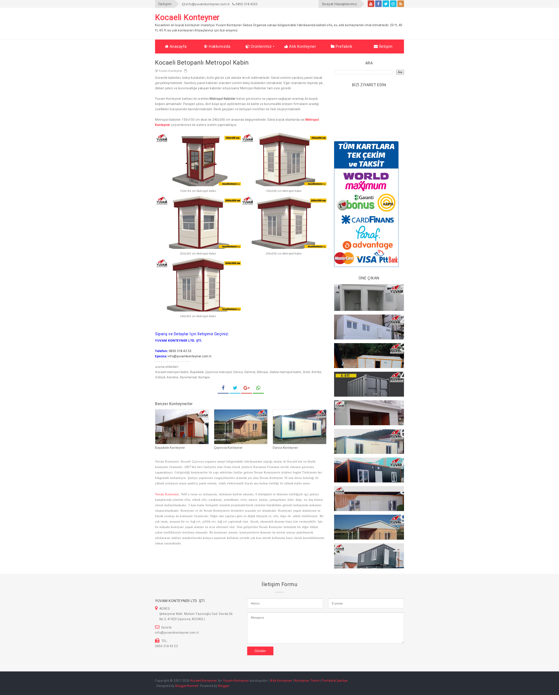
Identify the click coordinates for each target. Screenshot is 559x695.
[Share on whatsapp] (258, 388)
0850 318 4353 (246, 4)
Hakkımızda (219, 46)
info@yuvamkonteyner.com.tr (207, 4)
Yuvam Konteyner (167, 494)
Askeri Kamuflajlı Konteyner (361, 491)
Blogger (223, 686)
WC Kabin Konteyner (354, 289)
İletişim (385, 46)
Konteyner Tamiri (307, 680)
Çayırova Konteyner (228, 447)
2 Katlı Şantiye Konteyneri (359, 549)
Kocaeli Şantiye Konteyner (360, 320)
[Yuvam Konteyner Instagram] (393, 3)
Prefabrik (343, 46)
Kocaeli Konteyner (203, 680)
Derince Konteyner (353, 463)
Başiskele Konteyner (170, 447)
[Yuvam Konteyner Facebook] (378, 3)
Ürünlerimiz (261, 46)
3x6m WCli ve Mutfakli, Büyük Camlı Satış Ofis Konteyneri (368, 408)
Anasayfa (178, 46)
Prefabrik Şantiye (335, 680)
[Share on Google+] (246, 388)
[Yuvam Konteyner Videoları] (371, 3)
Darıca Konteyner (285, 447)
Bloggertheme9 (186, 686)
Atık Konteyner (302, 46)
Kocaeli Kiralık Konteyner (358, 348)
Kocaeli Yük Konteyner (356, 377)
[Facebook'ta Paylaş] (223, 388)
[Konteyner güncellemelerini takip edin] (400, 3)
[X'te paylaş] (234, 388)
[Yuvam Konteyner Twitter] (386, 3)
